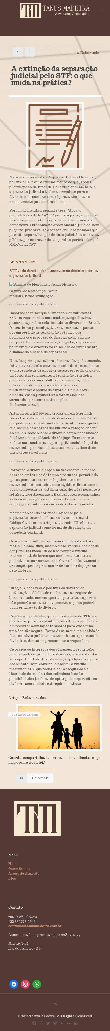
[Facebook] (41, 1023)
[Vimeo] (55, 1023)
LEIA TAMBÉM (22, 262)
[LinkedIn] (76, 1023)
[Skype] (34, 1023)
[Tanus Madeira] (55, 10)
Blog (12, 878)
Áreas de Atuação (23, 873)
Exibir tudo (89, 53)
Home (13, 864)
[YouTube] (62, 1023)
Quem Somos (19, 868)
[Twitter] (48, 1023)
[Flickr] (69, 1023)
